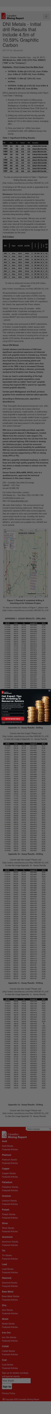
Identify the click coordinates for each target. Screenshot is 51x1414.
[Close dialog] (49, 690)
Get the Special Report (12, 718)
